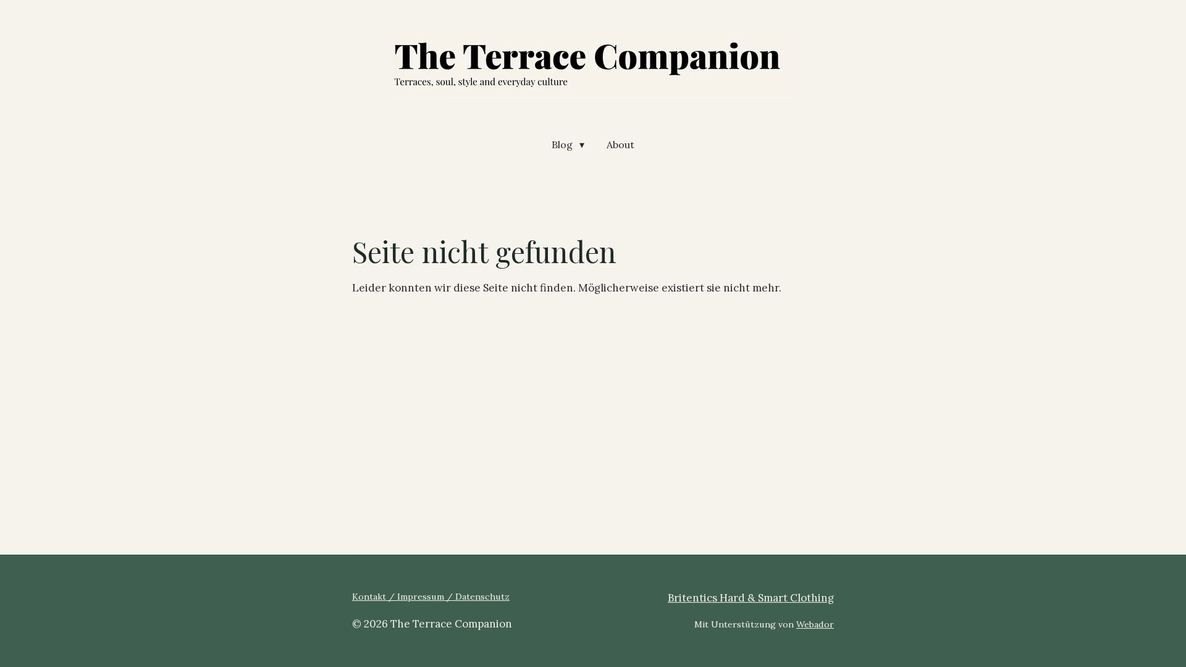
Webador (815, 624)
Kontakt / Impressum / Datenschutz (431, 596)
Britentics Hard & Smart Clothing (751, 598)
